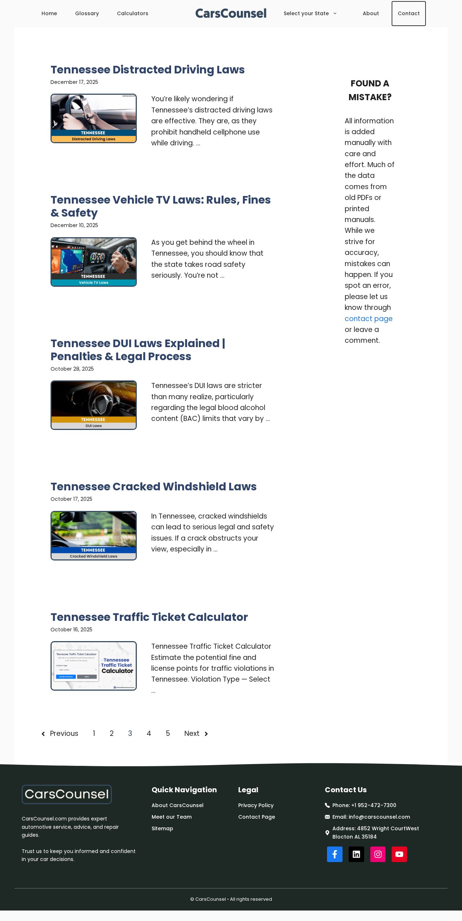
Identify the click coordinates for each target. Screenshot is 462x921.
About (371, 13)
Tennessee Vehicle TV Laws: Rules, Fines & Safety (161, 206)
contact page (369, 319)
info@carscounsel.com (379, 816)
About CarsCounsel (178, 805)
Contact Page (256, 816)
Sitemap (162, 828)
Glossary (87, 13)
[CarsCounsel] (231, 13)
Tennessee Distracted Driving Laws (148, 69)
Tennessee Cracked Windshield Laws (154, 486)
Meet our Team (172, 816)
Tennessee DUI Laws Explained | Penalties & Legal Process (138, 350)
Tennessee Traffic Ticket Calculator (149, 617)
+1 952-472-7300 (373, 805)
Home (49, 13)
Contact (409, 13)
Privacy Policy (256, 805)
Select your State (306, 13)
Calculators (132, 13)
